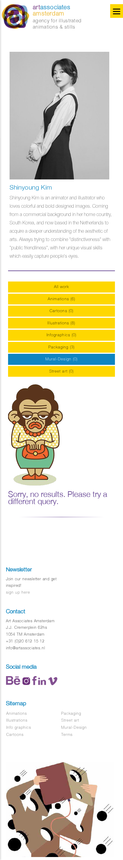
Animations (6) (61, 299)
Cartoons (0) (61, 311)
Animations (16, 713)
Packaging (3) (61, 347)
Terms (67, 734)
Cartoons (15, 734)
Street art (70, 720)
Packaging (71, 713)
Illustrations (17, 720)
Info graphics (18, 727)
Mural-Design (74, 727)
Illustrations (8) (61, 323)
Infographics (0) (61, 335)
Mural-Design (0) (61, 359)
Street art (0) (61, 371)
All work (61, 286)
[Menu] (116, 11)
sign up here (18, 592)
